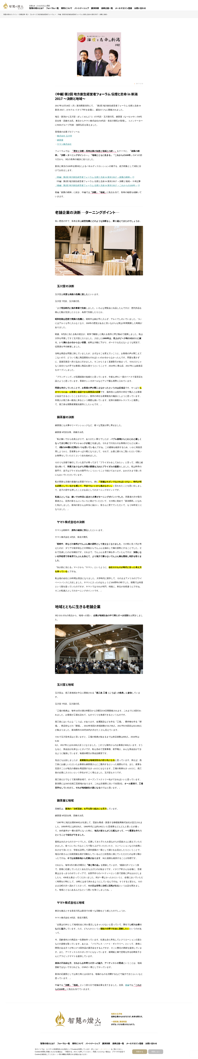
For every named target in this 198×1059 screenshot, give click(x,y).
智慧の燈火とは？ (36, 8)
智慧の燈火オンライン (10, 14)
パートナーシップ (81, 8)
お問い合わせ (140, 8)
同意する (139, 1052)
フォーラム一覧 (52, 8)
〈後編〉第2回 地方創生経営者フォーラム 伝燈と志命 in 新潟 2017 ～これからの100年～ (96, 185)
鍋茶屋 (60, 140)
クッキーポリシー (104, 1049)
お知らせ (32, 5)
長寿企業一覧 (107, 8)
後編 (127, 985)
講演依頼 (95, 8)
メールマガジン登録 (123, 8)
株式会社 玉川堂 (64, 136)
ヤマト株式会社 (64, 144)
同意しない (155, 1052)
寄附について (66, 8)
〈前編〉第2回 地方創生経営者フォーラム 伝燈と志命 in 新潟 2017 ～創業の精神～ (93, 177)
